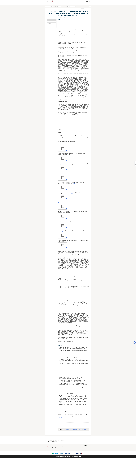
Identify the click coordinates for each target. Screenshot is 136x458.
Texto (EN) (68, 6)
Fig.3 (77, 164)
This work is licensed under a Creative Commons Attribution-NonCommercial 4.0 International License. (75, 429)
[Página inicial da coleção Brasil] (48, 447)
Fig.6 (72, 193)
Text (48, 21)
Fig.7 (59, 202)
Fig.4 (71, 173)
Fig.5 (74, 183)
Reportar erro (135, 163)
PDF (73, 6)
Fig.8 (72, 212)
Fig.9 (64, 222)
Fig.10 (63, 231)
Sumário (49, 6)
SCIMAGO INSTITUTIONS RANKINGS (70, 17)
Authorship (62, 17)
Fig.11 (66, 241)
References (49, 23)
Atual (55, 6)
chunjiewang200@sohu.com (62, 417)
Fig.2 (68, 154)
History (49, 26)
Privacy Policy (76, 456)
